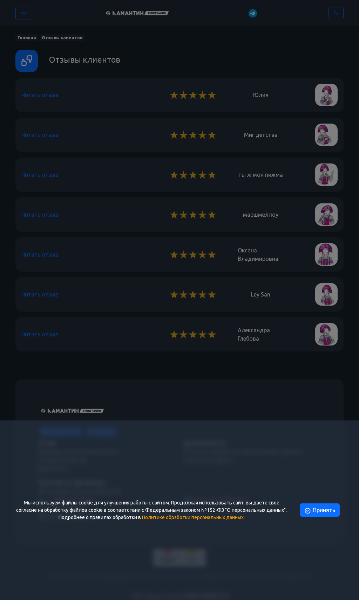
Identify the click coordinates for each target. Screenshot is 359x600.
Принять (323, 510)
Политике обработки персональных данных (193, 517)
